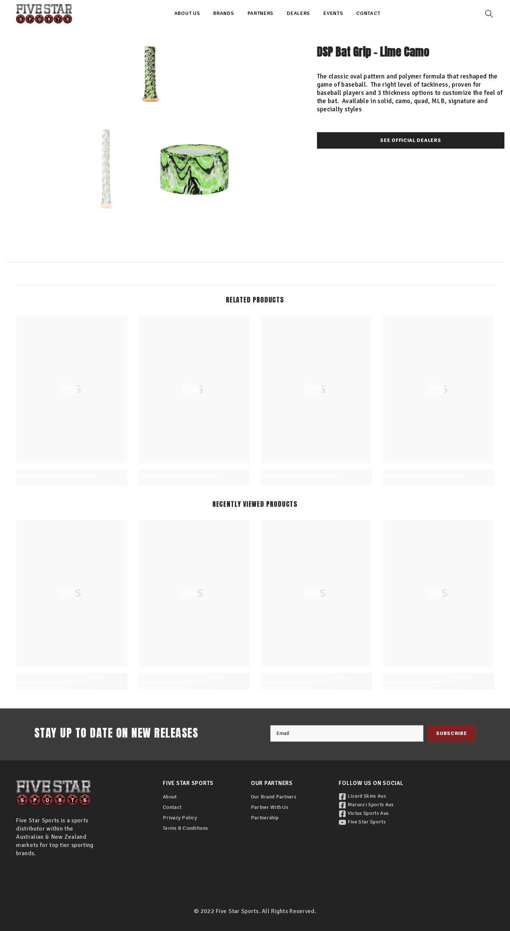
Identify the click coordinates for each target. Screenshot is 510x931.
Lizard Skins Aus (366, 796)
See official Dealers (410, 140)
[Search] (489, 14)
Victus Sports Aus (367, 813)
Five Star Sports (365, 822)
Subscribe (451, 733)
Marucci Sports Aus (370, 804)
